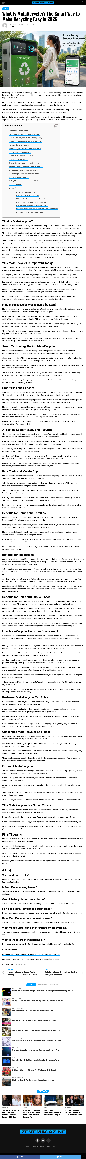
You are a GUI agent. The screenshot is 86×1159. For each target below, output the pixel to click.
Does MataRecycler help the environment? (33, 205)
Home (27, 1146)
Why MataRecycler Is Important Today (25, 134)
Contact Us (56, 1146)
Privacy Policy (45, 1146)
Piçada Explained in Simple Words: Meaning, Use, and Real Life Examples (31, 954)
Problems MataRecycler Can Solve (24, 170)
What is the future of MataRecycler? (31, 212)
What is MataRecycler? (27, 192)
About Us (35, 1146)
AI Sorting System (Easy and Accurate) (25, 149)
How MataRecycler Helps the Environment (26, 167)
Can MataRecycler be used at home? (32, 199)
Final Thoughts (16, 184)
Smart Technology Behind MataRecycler (26, 141)
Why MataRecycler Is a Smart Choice (25, 181)
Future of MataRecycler (20, 177)
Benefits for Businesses (19, 159)
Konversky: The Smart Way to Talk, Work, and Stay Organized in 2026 (30, 959)
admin (13, 26)
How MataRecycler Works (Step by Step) (26, 138)
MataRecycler (20, 965)
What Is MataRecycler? (19, 131)
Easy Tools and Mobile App (20, 152)
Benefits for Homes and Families (22, 156)
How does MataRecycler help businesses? (34, 202)
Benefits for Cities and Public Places (25, 163)
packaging (32, 520)
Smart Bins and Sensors (19, 145)
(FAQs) (13, 188)
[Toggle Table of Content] (55, 126)
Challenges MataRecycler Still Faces (25, 174)
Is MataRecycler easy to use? (29, 195)
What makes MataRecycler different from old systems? (38, 209)
